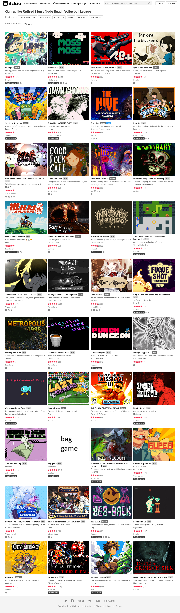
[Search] (149, 3)
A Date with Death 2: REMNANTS (21, 294)
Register (171, 3)
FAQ (90, 601)
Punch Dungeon (98, 352)
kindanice (137, 414)
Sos (49, 414)
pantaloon (9, 583)
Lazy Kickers (54, 408)
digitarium (137, 527)
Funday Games (11, 129)
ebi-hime (94, 300)
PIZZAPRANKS (139, 358)
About (81, 601)
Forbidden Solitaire (100, 178)
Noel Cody (52, 73)
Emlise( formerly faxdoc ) (15, 414)
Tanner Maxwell (97, 242)
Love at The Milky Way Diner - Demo (22, 521)
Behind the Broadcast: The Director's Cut (24, 178)
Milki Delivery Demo (15, 236)
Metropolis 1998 (13, 352)
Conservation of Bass (15, 408)
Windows (29, 24)
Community (94, 3)
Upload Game (62, 3)
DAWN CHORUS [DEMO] (60, 123)
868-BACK (96, 521)
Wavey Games (53, 358)
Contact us (110, 601)
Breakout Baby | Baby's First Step (148, 178)
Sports (71, 17)
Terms (98, 606)
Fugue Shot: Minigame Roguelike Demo (151, 294)
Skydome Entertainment (100, 129)
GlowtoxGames (54, 583)
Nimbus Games (139, 583)
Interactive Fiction (27, 17)
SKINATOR (53, 577)
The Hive (95, 123)
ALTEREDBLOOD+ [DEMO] (103, 67)
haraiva (51, 129)
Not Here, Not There (56, 184)
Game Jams (45, 3)
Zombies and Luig (13, 463)
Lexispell (9, 67)
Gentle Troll (53, 527)
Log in (160, 3)
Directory (88, 606)
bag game (52, 463)
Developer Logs (78, 3)
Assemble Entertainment (143, 184)
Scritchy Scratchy (13, 123)
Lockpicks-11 (139, 521)
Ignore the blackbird (142, 67)
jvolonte (136, 129)
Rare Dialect (138, 303)
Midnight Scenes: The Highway (62, 294)
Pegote (136, 123)
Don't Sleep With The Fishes (61, 236)
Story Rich (82, 17)
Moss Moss (53, 67)
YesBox (8, 358)
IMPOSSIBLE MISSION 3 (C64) (105, 408)
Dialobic (8, 466)
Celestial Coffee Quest (58, 352)
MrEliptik (9, 73)
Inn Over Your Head (100, 236)
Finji (92, 527)
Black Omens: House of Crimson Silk (150, 577)
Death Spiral (139, 408)
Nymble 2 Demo (98, 577)
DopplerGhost (54, 242)
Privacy (108, 606)
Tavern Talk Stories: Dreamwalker (64, 521)
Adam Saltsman (97, 358)
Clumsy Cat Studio (12, 527)
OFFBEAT (9, 577)
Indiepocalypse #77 (142, 352)
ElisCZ (8, 187)
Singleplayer (44, 17)
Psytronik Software (98, 414)
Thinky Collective (140, 245)
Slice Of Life (59, 17)
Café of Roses (97, 294)
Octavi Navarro (54, 300)
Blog (98, 601)
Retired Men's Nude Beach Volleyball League (57, 11)
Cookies (119, 606)
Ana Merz (137, 73)
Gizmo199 (137, 469)
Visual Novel (96, 17)
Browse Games (30, 3)
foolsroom (52, 466)
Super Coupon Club (142, 463)
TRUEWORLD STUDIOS (100, 73)
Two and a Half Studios (14, 300)
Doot (7, 242)
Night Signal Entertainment (102, 184)
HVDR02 (94, 472)
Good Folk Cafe (55, 178)
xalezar (93, 583)
